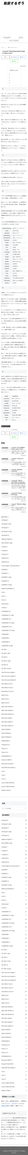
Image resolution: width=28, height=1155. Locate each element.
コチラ (13, 1103)
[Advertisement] (14, 21)
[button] (25, 808)
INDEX (12, 70)
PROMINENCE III (6, 426)
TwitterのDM (4, 1105)
